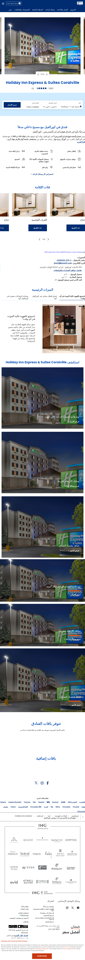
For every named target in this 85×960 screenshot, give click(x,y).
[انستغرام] (67, 908)
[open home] (81, 817)
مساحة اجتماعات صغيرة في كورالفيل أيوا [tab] (17, 297)
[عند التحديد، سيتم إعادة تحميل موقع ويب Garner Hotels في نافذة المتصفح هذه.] (71, 867)
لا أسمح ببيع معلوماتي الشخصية (19, 918)
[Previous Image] (38, 74)
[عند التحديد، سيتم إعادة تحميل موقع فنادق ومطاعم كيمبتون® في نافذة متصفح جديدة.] (71, 839)
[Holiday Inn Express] (80, 3)
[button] (3, 3)
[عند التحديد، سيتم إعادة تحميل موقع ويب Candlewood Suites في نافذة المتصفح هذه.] (71, 881)
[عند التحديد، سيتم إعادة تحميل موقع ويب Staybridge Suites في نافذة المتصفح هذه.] (42, 881)
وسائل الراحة (50, 10)
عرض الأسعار (12, 105)
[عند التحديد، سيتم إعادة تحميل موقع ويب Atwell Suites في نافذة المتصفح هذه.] (28, 881)
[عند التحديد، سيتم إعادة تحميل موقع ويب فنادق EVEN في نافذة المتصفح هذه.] (28, 867)
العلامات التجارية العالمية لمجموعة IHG (43, 909)
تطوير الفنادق (25, 909)
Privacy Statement (68, 948)
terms (67, 947)
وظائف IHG (25, 906)
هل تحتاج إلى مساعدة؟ (47, 913)
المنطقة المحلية (37, 10)
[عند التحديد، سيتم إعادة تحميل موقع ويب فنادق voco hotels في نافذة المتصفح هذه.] (36, 853)
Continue (42, 956)
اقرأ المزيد (81, 142)
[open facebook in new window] (49, 783)
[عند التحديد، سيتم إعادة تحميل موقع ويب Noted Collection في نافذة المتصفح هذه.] (25, 853)
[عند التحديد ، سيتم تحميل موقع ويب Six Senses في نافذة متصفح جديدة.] (14, 839)
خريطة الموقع (50, 921)
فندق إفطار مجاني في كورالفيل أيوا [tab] (44, 297)
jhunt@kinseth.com (63, 263)
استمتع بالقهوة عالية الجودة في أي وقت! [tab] (72, 297)
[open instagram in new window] (43, 783)
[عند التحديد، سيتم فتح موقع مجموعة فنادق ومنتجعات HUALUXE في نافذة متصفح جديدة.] (60, 853)
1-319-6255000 (64, 260)
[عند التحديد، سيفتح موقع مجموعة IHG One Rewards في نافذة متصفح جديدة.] (42, 893)
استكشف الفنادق (23, 913)
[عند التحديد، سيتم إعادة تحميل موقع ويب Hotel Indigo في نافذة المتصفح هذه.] (13, 853)
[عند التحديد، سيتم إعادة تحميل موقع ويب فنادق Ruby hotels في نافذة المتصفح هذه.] (48, 853)
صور (10, 10)
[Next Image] (46, 74)
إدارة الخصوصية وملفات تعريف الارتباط (44, 918)
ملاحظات (26, 921)
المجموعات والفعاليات (22, 10)
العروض (73, 10)
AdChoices (25, 915)
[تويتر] (73, 908)
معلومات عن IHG (48, 906)
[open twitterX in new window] (37, 783)
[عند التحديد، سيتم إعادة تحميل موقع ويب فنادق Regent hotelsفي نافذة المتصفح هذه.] (28, 839)
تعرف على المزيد (21, 935)
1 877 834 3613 (54, 929)
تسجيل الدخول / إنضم (12, 3)
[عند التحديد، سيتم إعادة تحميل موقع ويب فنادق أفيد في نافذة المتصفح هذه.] (14, 881)
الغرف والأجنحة (62, 10)
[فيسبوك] (77, 908)
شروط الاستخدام (48, 915)
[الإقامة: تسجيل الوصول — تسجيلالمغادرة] (71, 107)
